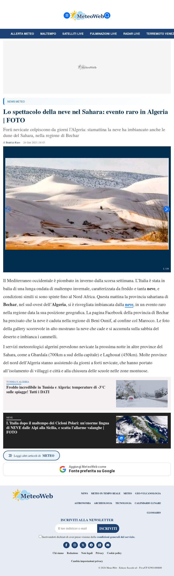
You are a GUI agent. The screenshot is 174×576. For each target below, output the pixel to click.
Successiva (166, 209)
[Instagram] (75, 545)
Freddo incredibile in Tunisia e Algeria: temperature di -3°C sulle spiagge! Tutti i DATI (55, 389)
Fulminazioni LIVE (103, 34)
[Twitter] (83, 545)
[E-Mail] (108, 545)
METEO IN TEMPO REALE (105, 493)
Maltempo (48, 34)
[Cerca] (107, 15)
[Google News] (99, 545)
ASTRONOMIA (82, 503)
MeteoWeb (112, 567)
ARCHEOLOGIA (103, 503)
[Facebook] (66, 545)
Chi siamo (58, 553)
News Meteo (16, 101)
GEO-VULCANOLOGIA (148, 493)
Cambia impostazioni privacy (87, 561)
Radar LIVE (131, 34)
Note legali (87, 553)
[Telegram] (91, 545)
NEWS (84, 493)
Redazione (72, 553)
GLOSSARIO (154, 512)
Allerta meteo (22, 34)
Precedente (7, 209)
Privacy (100, 553)
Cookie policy (114, 553)
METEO (127, 493)
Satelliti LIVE (73, 34)
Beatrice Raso (13, 142)
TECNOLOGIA (123, 503)
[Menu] (67, 15)
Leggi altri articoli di (34, 455)
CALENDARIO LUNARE (148, 503)
